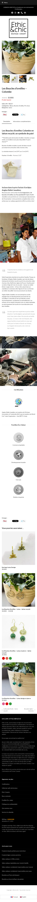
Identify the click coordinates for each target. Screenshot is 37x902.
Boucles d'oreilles (19, 106)
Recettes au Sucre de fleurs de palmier (13, 879)
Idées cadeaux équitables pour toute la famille (15, 863)
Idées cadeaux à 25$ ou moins (10, 859)
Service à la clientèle (7, 812)
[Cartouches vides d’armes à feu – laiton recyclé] (31, 79)
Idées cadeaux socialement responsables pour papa (17, 871)
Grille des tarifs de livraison (9, 788)
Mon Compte (6, 792)
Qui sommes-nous (7, 808)
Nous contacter (6, 796)
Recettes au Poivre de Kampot (10, 875)
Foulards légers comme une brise (11, 855)
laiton (10, 107)
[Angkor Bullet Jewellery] (22, 79)
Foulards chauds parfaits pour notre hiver (14, 851)
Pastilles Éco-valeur (7, 800)
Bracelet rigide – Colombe (27, 710)
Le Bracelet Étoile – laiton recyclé (10, 710)
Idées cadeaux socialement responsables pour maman (17, 867)
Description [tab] (6, 121)
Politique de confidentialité (9, 804)
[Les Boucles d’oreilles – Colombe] (14, 79)
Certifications (6, 784)
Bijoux (11, 106)
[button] (5, 2)
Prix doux (27, 106)
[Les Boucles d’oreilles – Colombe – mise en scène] (6, 79)
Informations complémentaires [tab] (22, 121)
